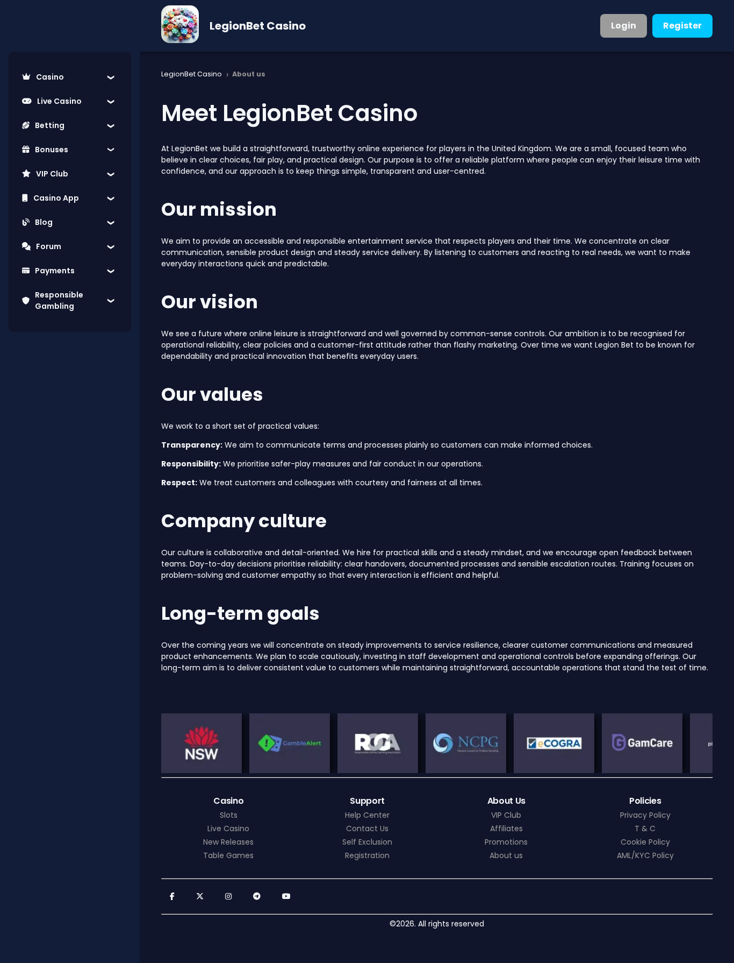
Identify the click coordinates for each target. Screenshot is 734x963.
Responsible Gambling (59, 300)
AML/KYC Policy (645, 855)
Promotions (506, 842)
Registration (367, 855)
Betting (49, 125)
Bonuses (51, 149)
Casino (50, 77)
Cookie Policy (645, 842)
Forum (48, 246)
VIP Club (52, 173)
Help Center (367, 815)
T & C (645, 828)
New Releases (228, 842)
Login (623, 25)
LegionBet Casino (258, 25)
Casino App (56, 198)
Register (682, 25)
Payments (55, 270)
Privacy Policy (645, 815)
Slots (229, 815)
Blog (44, 222)
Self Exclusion (367, 842)
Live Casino (59, 101)
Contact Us (367, 828)
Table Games (228, 855)
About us (506, 855)
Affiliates (506, 828)
